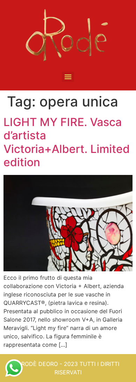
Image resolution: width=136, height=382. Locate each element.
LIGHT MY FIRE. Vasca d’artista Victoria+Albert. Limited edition (66, 142)
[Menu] (68, 77)
